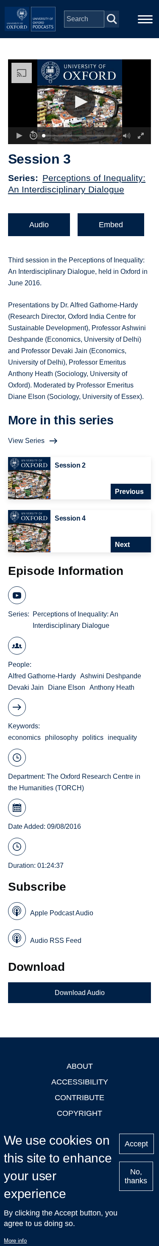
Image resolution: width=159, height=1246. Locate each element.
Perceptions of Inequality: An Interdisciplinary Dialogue (75, 619)
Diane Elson (66, 687)
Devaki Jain (26, 687)
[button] (79, 102)
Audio (39, 224)
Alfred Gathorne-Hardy (42, 676)
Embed (111, 224)
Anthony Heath (111, 687)
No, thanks (136, 1176)
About (80, 1066)
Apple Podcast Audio (61, 913)
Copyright (79, 1113)
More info (15, 1241)
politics (92, 737)
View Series (26, 440)
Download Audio (80, 992)
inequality (122, 737)
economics (24, 737)
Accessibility (79, 1082)
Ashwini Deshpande (110, 676)
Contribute (79, 1097)
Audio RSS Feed (55, 940)
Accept (136, 1144)
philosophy (61, 737)
